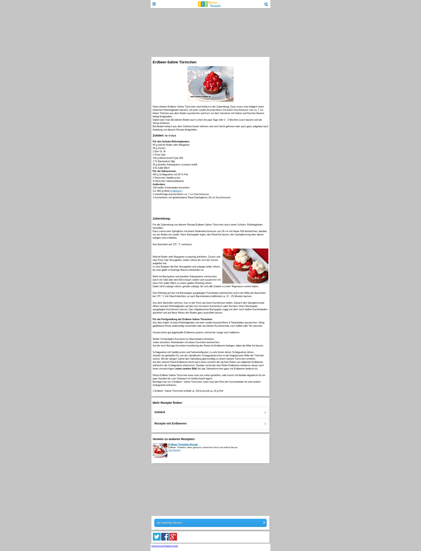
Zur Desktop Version (169, 522)
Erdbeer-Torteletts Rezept (183, 444)
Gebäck (159, 412)
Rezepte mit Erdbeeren (170, 423)
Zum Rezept (174, 450)
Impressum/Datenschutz (164, 546)
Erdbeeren (176, 190)
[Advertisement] (210, 32)
